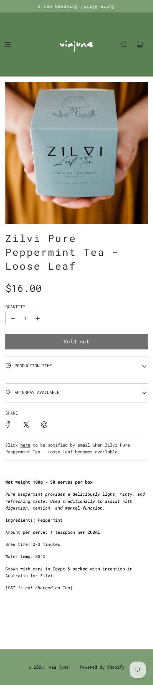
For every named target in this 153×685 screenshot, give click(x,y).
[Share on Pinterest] (44, 424)
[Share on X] (26, 424)
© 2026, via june (49, 667)
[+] (38, 318)
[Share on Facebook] (8, 424)
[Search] (124, 44)
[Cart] (140, 44)
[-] (13, 318)
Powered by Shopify (102, 667)
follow (89, 6)
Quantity (15, 306)
